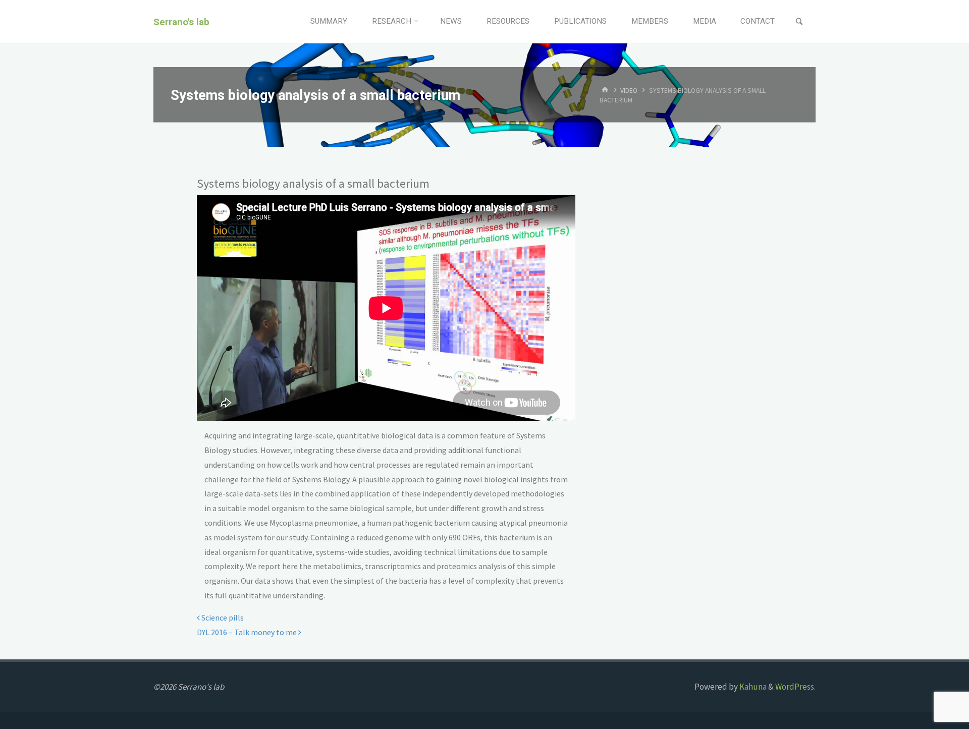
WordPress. (795, 686)
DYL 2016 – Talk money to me (247, 632)
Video (628, 90)
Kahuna (752, 686)
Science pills (222, 617)
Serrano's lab (181, 21)
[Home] (605, 90)
